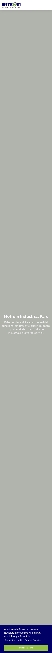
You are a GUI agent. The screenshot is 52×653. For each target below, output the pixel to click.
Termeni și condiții (14, 640)
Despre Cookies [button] (33, 640)
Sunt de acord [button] (26, 648)
